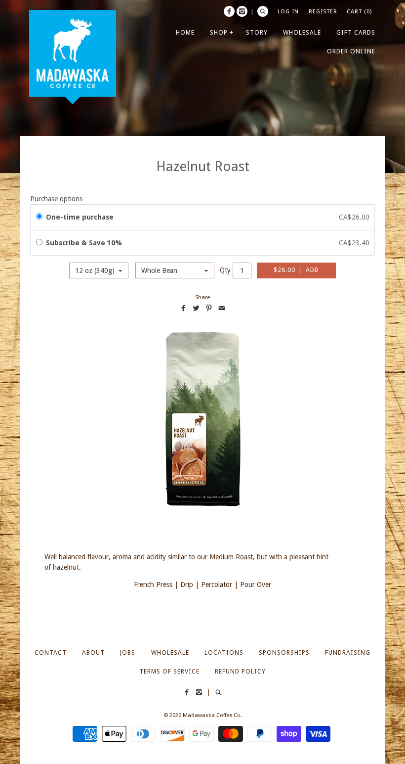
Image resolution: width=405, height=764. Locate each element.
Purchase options (56, 199)
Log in (288, 11)
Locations (223, 652)
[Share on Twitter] (196, 308)
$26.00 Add (296, 269)
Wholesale (170, 652)
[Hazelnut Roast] (202, 419)
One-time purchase (80, 217)
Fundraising (347, 652)
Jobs (127, 652)
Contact (51, 652)
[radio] (39, 217)
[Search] (262, 11)
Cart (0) (359, 11)
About (93, 652)
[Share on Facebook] (183, 308)
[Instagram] (242, 11)
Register (323, 11)
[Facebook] (229, 11)
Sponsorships (284, 652)
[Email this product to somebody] (221, 308)
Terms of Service (169, 671)
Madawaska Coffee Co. (212, 715)
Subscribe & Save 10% (85, 243)
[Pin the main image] (208, 308)
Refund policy (240, 671)
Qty (225, 270)
